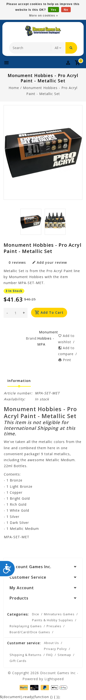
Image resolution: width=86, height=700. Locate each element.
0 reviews (17, 262)
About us (51, 643)
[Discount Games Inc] (43, 31)
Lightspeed (54, 679)
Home (14, 87)
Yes (53, 9)
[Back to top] (76, 688)
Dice (35, 614)
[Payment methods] (23, 687)
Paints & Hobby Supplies (52, 620)
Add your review (52, 262)
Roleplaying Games (26, 626)
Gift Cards (18, 661)
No (66, 9)
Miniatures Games (59, 614)
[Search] (71, 48)
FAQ (49, 655)
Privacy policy (55, 649)
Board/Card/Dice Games (30, 632)
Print (67, 360)
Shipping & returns (26, 655)
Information (19, 380)
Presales (54, 626)
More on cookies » (43, 15)
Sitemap (64, 655)
